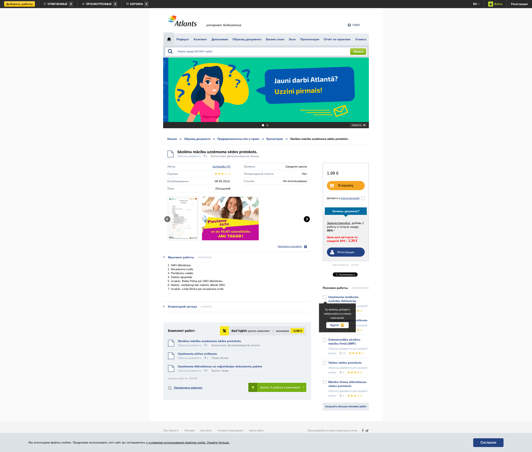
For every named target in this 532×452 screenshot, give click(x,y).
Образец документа (189, 156)
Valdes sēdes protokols (345, 362)
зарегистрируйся (338, 223)
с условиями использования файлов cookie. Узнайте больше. (188, 442)
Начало (172, 138)
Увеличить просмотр (290, 246)
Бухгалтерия (218, 156)
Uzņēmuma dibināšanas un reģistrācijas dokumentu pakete (220, 366)
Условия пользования (230, 430)
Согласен (488, 442)
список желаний (350, 198)
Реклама (190, 430)
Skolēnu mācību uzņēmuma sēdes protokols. (319, 138)
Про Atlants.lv (171, 430)
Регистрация (519, 4)
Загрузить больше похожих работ (346, 406)
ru (475, 4)
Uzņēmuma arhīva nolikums (197, 353)
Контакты (206, 430)
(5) (221, 166)
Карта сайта (256, 430)
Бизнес (255, 156)
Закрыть (357, 125)
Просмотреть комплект (188, 387)
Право (215, 358)
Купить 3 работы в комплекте (280, 387)
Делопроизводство (238, 156)
